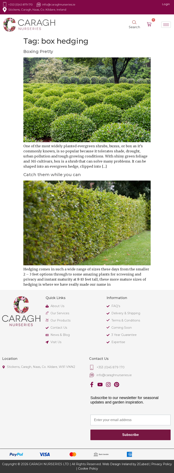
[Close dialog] (168, 177)
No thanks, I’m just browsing (43, 284)
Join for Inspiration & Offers (43, 274)
